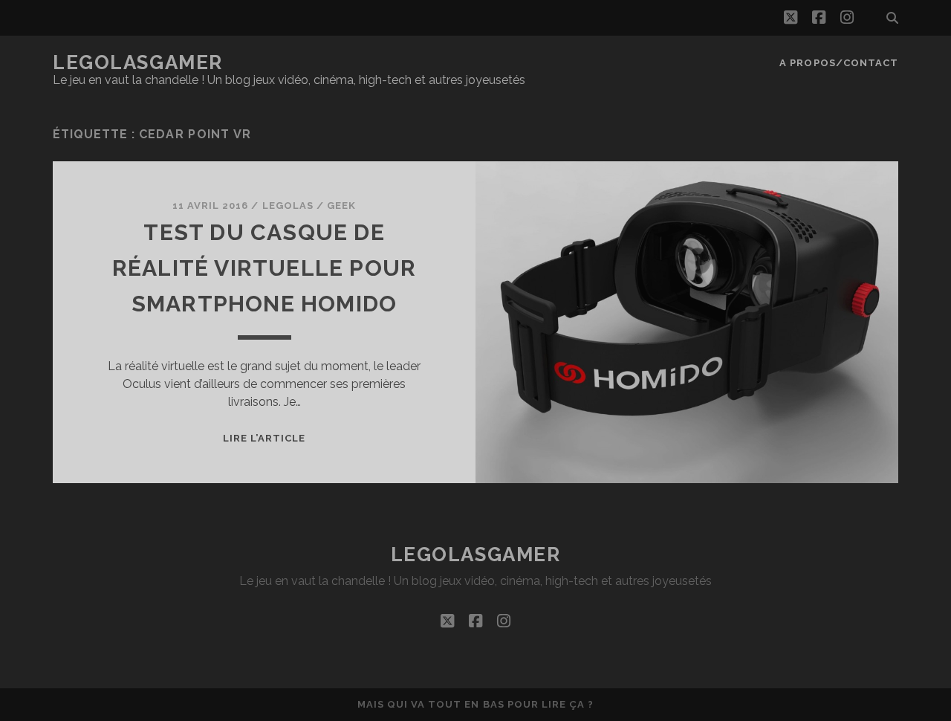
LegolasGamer (138, 62)
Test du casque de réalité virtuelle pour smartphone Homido (264, 268)
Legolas (288, 205)
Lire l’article (264, 438)
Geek (341, 205)
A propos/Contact (838, 62)
